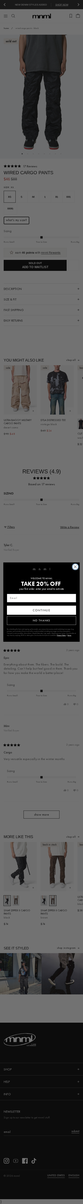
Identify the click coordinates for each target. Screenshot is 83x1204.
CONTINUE (41, 610)
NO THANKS (41, 620)
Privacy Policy (61, 635)
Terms (69, 635)
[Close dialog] (75, 567)
